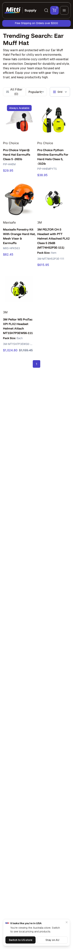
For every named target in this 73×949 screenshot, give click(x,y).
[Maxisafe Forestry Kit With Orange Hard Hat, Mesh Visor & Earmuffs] (19, 199)
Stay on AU (52, 940)
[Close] (66, 922)
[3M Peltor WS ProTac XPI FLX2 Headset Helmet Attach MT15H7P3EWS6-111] (19, 289)
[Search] (46, 10)
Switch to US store (20, 940)
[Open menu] (64, 10)
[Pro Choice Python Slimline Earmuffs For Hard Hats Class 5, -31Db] (53, 120)
